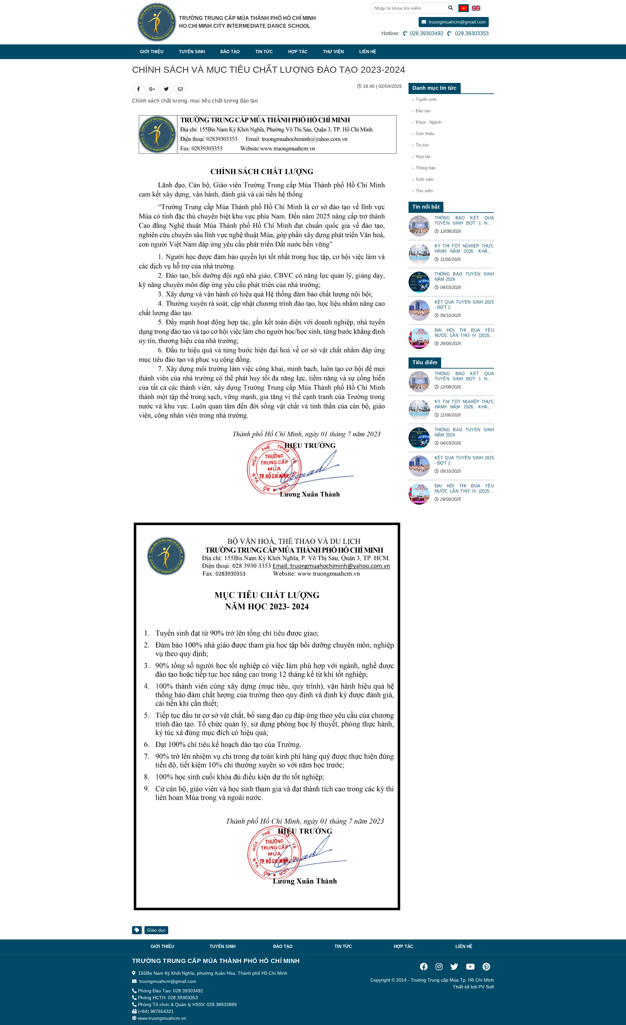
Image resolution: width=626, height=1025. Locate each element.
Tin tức (264, 51)
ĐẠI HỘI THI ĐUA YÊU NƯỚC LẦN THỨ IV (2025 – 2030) (464, 335)
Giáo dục (156, 930)
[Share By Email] (180, 89)
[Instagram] (439, 967)
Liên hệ (367, 51)
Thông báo (426, 168)
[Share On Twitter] (166, 89)
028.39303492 (426, 33)
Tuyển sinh (192, 51)
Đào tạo (230, 51)
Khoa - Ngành (428, 122)
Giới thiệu (151, 51)
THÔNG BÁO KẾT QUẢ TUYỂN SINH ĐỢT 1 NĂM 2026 (464, 222)
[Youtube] (470, 967)
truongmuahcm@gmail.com (457, 21)
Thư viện (333, 51)
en (476, 9)
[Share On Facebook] (138, 89)
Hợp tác (297, 51)
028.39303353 (471, 33)
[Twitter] (454, 967)
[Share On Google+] (152, 89)
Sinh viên (424, 179)
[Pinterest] (486, 967)
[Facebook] (424, 967)
